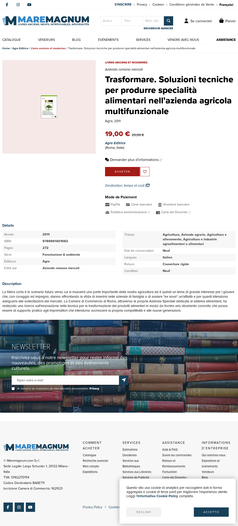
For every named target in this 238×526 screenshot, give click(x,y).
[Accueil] (45, 21)
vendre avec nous (183, 39)
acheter (122, 172)
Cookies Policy (119, 507)
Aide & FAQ (170, 449)
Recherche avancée (95, 460)
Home (6, 48)
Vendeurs (208, 472)
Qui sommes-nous (213, 455)
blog (76, 39)
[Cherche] (168, 21)
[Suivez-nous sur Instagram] (18, 4)
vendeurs (46, 39)
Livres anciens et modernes (48, 48)
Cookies (158, 4)
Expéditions (90, 472)
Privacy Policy (92, 507)
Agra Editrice (20, 48)
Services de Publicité (135, 477)
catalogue (11, 39)
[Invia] (123, 380)
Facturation (169, 472)
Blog (205, 477)
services (143, 39)
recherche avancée (158, 28)
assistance (226, 39)
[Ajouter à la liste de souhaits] (145, 171)
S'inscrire (123, 4)
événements (108, 39)
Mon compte (91, 466)
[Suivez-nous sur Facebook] (7, 4)
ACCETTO (211, 512)
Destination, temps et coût (125, 185)
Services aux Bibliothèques (131, 463)
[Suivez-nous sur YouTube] (29, 4)
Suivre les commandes (177, 455)
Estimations (130, 449)
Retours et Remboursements (173, 463)
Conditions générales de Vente (191, 4)
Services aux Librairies (136, 472)
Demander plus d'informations (134, 159)
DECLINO (143, 512)
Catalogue (89, 455)
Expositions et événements (211, 463)
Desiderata (129, 455)
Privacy (142, 4)
